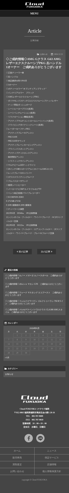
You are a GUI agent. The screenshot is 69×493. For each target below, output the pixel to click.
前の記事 (23, 251)
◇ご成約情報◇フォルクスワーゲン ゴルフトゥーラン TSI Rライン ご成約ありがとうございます (34, 302)
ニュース (51, 451)
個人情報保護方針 (51, 471)
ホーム (17, 451)
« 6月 (7, 357)
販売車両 (17, 457)
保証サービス (52, 457)
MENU (34, 13)
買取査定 (17, 464)
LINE (40, 438)
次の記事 (46, 251)
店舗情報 (51, 464)
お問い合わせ (17, 471)
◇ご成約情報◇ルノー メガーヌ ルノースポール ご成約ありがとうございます (33, 276)
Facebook (28, 438)
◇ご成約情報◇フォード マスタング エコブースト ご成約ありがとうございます (33, 293)
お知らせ (44, 54)
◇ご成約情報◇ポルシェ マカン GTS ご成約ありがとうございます (33, 285)
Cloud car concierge (34, 5)
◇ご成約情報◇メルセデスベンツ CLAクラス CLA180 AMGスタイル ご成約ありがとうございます (34, 310)
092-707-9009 (37, 416)
